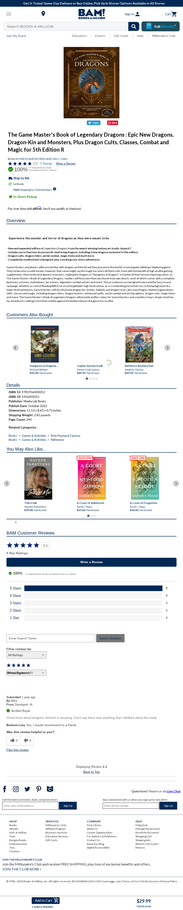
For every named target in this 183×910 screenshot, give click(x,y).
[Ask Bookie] (160, 26)
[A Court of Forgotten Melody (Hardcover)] (145, 478)
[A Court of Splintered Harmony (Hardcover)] (92, 478)
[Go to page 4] (96, 379)
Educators (79, 36)
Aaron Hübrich (19, 158)
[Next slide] (167, 347)
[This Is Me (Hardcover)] (38, 478)
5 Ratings (46, 163)
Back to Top (91, 772)
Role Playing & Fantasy (65, 435)
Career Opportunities (99, 832)
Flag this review (17, 750)
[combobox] (74, 26)
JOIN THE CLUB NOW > (22, 869)
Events (100, 36)
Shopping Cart (143, 836)
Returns (140, 847)
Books (13, 435)
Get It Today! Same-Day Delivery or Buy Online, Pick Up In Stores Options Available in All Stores (94, 3)
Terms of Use (131, 881)
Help (140, 36)
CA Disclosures (150, 881)
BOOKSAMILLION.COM (86, 881)
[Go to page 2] (90, 379)
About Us (92, 828)
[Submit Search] (133, 26)
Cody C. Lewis (59, 158)
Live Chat (174, 791)
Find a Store (94, 825)
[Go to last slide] (15, 347)
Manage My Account (147, 828)
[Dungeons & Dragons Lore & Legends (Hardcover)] (45, 344)
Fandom (14, 851)
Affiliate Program (56, 828)
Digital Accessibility (98, 847)
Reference (57, 439)
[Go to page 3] (93, 379)
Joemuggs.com (112, 881)
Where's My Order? (147, 844)
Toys (12, 847)
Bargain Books (18, 840)
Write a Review (65, 163)
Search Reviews (110, 638)
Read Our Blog (95, 844)
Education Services (57, 836)
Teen (12, 836)
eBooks (14, 828)
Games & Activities (34, 435)
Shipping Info (142, 840)
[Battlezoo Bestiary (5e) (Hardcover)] (139, 344)
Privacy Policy (169, 881)
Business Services (56, 832)
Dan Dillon (40, 158)
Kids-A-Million (18, 832)
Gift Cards (121, 36)
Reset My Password (147, 832)
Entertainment (18, 844)
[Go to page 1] (86, 379)
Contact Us (93, 840)
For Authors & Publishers (102, 836)
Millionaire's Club (163, 36)
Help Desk (141, 825)
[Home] (91, 14)
